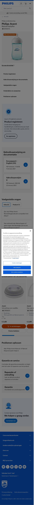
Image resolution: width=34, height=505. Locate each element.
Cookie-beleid (15, 259)
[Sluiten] (29, 230)
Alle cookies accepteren (16, 273)
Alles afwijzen (16, 268)
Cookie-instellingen (16, 264)
